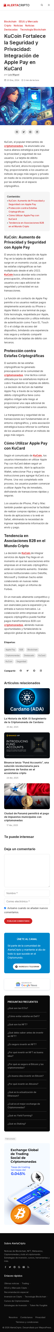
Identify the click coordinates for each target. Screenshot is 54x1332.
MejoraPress (45, 1327)
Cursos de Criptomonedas (16, 1301)
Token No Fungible (38, 1305)
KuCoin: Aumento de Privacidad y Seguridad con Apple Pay (27, 202)
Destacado (29, 655)
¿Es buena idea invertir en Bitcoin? (26, 1075)
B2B (21, 649)
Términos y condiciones (27, 1322)
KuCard (41, 655)
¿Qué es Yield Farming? (20, 1115)
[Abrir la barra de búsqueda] (41, 5)
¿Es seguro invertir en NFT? (22, 1044)
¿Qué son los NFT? (17, 1024)
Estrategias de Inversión (15, 1305)
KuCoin (8, 274)
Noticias (18, 25)
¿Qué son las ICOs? (18, 1008)
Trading (25, 1283)
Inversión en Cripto (13, 1296)
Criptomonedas (13, 655)
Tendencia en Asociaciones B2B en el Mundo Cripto (26, 224)
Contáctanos (26, 1317)
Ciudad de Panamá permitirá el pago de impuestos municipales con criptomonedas (26, 817)
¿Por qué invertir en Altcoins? (23, 1084)
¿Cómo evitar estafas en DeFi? (24, 1016)
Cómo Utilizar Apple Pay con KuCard (24, 217)
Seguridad (21, 661)
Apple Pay (10, 649)
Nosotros (13, 1317)
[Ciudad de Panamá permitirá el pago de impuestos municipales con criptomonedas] (27, 809)
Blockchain (10, 21)
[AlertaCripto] (16, 5)
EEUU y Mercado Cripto (15, 1288)
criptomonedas (13, 145)
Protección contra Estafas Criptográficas (23, 210)
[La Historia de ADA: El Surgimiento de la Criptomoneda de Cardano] (27, 714)
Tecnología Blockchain (33, 29)
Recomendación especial (16, 1292)
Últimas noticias (11, 1283)
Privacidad (40, 1317)
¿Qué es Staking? (17, 1123)
